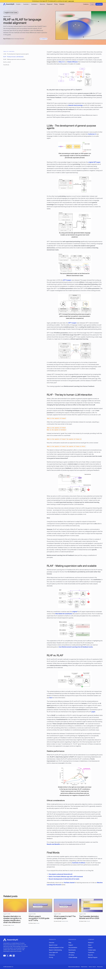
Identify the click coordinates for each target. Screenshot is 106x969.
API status (71, 955)
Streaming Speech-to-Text (56, 947)
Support (71, 945)
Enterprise (52, 955)
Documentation (73, 947)
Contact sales (92, 950)
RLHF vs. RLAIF (7, 62)
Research (91, 942)
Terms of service (92, 966)
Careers (90, 947)
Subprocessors (84, 966)
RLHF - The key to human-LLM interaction (13, 56)
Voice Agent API (53, 952)
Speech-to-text (53, 945)
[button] (18, 4)
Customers (91, 952)
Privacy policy (100, 966)
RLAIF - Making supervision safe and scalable (14, 59)
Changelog (72, 952)
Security (90, 955)
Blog (70, 942)
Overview (51, 942)
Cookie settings (73, 957)
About (89, 945)
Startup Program (92, 957)
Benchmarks (72, 950)
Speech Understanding (55, 950)
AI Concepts (43, 38)
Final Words (6, 65)
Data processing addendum (74, 966)
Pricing (51, 957)
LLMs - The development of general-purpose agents (16, 54)
